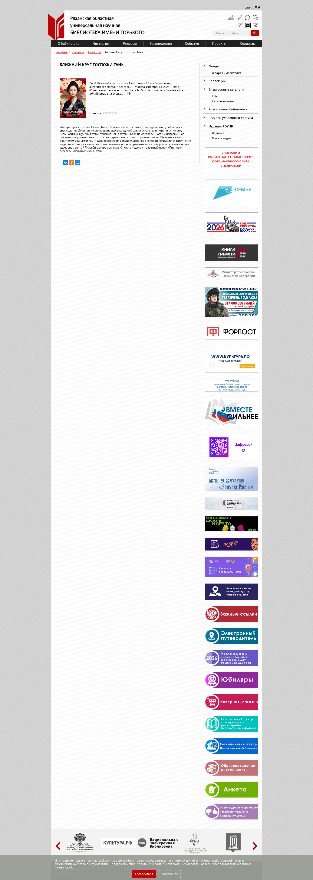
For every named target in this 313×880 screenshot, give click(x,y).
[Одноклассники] (71, 162)
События (192, 44)
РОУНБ (216, 96)
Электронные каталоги (226, 89)
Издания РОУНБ (221, 126)
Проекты (219, 44)
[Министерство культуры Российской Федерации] (79, 852)
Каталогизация (223, 101)
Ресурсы (130, 44)
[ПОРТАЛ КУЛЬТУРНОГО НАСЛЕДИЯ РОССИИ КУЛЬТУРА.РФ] (118, 847)
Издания (218, 133)
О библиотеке (68, 44)
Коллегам (248, 44)
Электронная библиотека (228, 109)
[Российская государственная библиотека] (233, 851)
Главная (61, 52)
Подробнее (170, 874)
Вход (248, 7)
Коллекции (217, 81)
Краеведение (161, 44)
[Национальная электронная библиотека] (158, 846)
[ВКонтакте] (65, 162)
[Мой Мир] (77, 162)
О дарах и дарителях (226, 73)
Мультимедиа (221, 138)
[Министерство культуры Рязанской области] (195, 852)
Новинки (94, 52)
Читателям (101, 44)
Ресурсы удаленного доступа (231, 118)
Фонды (214, 66)
